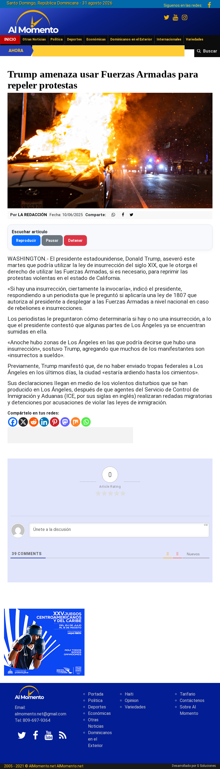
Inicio (10, 39)
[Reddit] (33, 422)
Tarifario (187, 694)
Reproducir (26, 240)
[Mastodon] (65, 422)
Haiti (129, 694)
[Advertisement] (70, 435)
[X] (23, 422)
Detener (75, 240)
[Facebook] (12, 422)
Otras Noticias (34, 39)
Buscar (210, 51)
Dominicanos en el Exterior (131, 39)
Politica (95, 700)
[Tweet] (129, 215)
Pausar (52, 240)
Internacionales (169, 39)
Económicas (96, 39)
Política (56, 39)
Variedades (194, 39)
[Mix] (75, 422)
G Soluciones (206, 766)
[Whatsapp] (86, 422)
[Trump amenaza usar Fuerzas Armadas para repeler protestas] (110, 150)
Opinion (131, 700)
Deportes (74, 39)
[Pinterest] (54, 422)
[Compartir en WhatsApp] (111, 215)
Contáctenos (192, 700)
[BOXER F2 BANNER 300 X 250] (44, 641)
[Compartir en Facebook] (120, 215)
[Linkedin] (44, 422)
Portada (95, 694)
